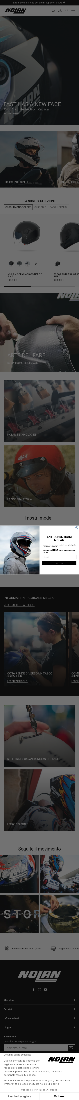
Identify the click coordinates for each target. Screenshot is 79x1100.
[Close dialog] (77, 527)
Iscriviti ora (59, 563)
